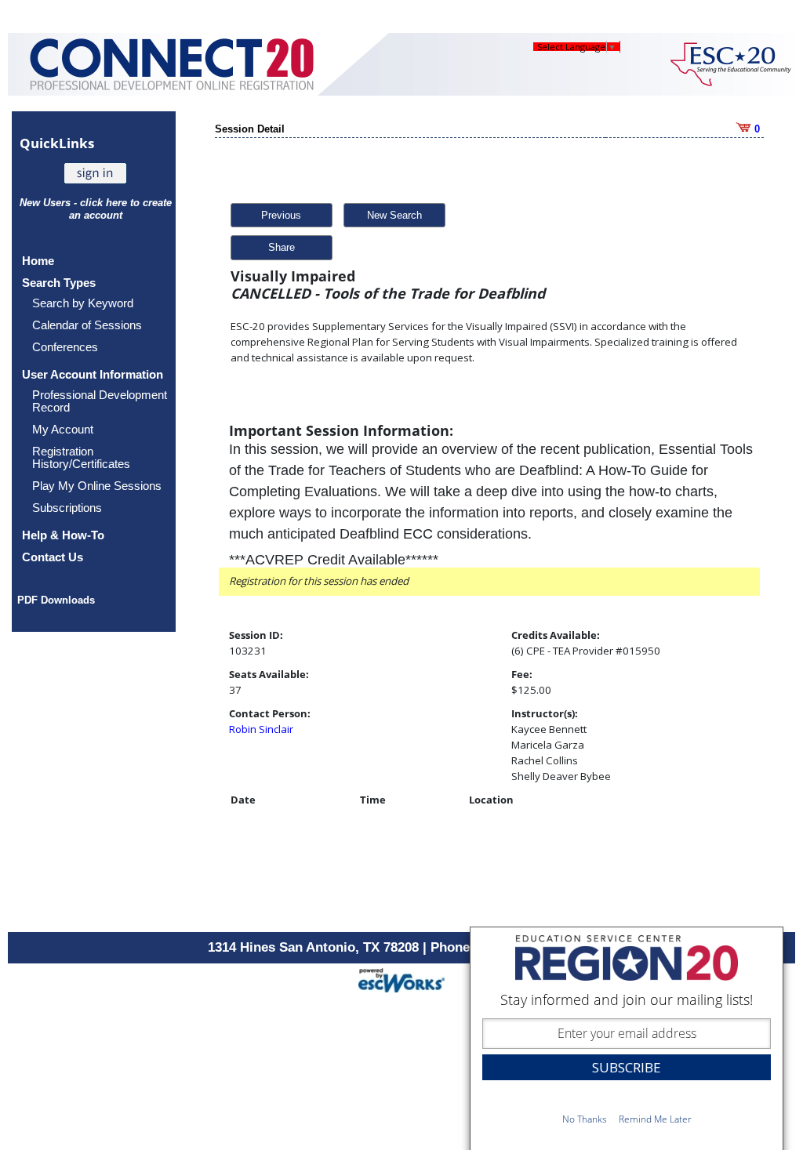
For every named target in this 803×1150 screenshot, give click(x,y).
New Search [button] (394, 215)
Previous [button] (281, 215)
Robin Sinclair (261, 729)
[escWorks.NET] (401, 978)
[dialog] (626, 1038)
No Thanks (584, 1119)
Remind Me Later (655, 1119)
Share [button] (281, 247)
